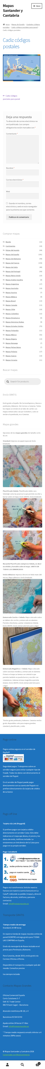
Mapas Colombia (12, 314)
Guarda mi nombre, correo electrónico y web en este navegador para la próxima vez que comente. (21, 206)
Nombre (10, 168)
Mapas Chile (10, 309)
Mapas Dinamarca (13, 318)
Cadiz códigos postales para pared (24, 27)
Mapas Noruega (12, 343)
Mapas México (11, 335)
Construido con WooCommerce (16, 1054)
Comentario (12, 133)
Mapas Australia (12, 288)
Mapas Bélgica (11, 297)
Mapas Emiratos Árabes (15, 322)
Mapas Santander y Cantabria (13, 10)
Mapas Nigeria (11, 339)
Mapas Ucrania (11, 360)
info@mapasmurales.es (19, 903)
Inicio (8, 24)
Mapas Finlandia (12, 330)
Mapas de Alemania (13, 259)
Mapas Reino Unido (13, 275)
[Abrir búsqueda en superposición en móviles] (22, 381)
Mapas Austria (11, 292)
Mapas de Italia (12, 267)
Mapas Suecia (11, 356)
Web (8, 191)
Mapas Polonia (11, 351)
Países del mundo (12, 250)
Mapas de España (18, 24)
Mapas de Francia (12, 263)
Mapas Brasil (11, 301)
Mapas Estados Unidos (14, 326)
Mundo (8, 242)
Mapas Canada (11, 305)
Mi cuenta (7, 1065)
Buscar (22, 1065)
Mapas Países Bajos (13, 347)
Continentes (10, 246)
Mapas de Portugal (13, 271)
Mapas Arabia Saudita (14, 280)
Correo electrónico (15, 179)
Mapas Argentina (12, 284)
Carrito (35, 1062)
